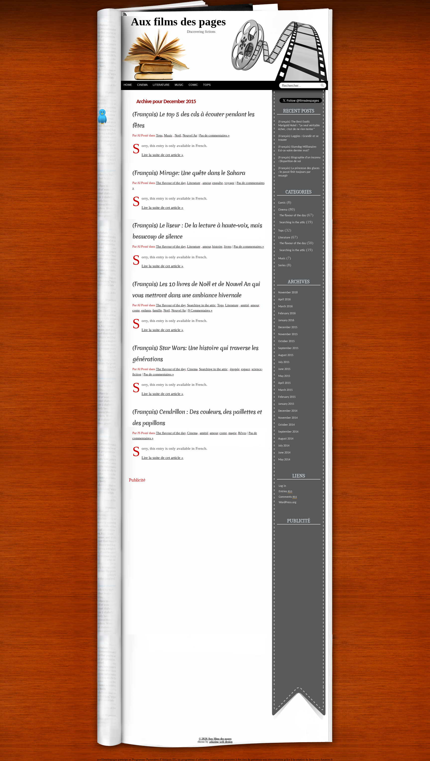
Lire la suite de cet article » (162, 155)
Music (179, 84)
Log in (282, 486)
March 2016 (285, 306)
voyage (229, 183)
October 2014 (286, 424)
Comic (193, 84)
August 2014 (285, 438)
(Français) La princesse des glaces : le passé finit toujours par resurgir (299, 172)
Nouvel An (190, 135)
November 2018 (288, 292)
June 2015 (284, 369)
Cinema (142, 84)
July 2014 (283, 445)
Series (282, 265)
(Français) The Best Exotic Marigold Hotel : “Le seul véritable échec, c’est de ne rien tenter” (299, 125)
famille (157, 310)
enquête (217, 183)
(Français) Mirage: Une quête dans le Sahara (188, 173)
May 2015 (284, 376)
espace (245, 369)
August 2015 (285, 355)
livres (227, 246)
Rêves (242, 433)
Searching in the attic (201, 305)
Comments (288, 496)
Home (128, 84)
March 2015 (285, 390)
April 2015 (284, 383)
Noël (178, 135)
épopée (235, 369)
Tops (207, 84)
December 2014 (287, 410)
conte (136, 310)
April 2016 (284, 299)
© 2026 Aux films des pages (215, 738)
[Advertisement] (196, 520)
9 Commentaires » (200, 310)
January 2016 (286, 320)
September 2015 (288, 348)
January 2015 (286, 404)
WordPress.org (287, 502)
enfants (146, 310)
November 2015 (288, 334)
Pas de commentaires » (214, 135)
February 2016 (287, 313)
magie (232, 433)
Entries (285, 491)
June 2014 (284, 452)
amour (207, 183)
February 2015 (287, 397)
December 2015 (287, 327)
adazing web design (220, 741)
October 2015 (286, 341)
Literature (161, 84)
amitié (245, 305)
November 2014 (288, 417)
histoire (217, 246)
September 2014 (288, 431)
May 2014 (284, 459)
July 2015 (283, 362)
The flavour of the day (171, 183)
